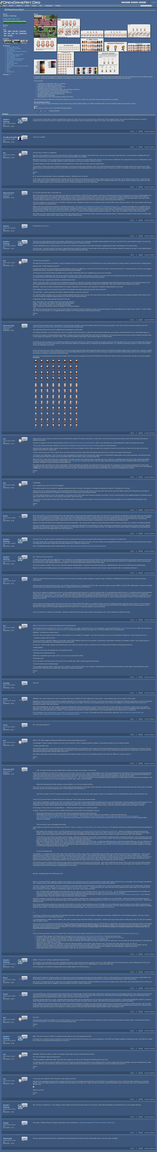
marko (6, 579)
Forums (34, 5)
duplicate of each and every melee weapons (82, 443)
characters (23, 31)
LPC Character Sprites (13, 56)
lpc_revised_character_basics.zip (45, 108)
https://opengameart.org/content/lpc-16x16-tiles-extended (107, 844)
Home (4, 5)
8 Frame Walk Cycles (13, 47)
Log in (37, 110)
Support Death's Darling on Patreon (15, 22)
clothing (10, 35)
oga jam (9, 67)
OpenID (125, 2)
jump (13, 33)
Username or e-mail (134, 2)
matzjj (5, 1123)
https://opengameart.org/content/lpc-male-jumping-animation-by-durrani (65, 712)
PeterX (6, 226)
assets (75, 628)
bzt (4, 153)
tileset (8, 70)
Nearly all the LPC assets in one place (18, 66)
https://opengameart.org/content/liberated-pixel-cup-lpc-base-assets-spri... (68, 887)
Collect (27, 5)
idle (17, 33)
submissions (43, 629)
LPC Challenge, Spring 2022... (15, 54)
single (38, 629)
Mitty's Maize (10, 64)
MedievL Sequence (12, 63)
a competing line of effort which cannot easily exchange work (92, 827)
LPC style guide (76, 460)
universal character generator (128, 628)
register (45, 110)
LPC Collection (11, 57)
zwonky (6, 683)
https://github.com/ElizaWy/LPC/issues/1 (49, 594)
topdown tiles (10, 71)
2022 (9, 31)
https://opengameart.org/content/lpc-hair (48, 817)
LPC (5, 31)
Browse (11, 5)
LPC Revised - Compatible (14, 60)
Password (141, 2)
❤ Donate (58, 5)
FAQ (41, 5)
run (9, 33)
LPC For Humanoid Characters (16, 58)
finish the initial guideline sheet (41, 1021)
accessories (63, 629)
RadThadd (7, 1139)
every (34, 629)
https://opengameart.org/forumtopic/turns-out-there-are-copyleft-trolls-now (77, 605)
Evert (5, 516)
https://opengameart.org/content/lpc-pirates (92, 816)
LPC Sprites (10, 61)
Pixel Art (15, 31)
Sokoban (52, 495)
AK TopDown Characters (14, 48)
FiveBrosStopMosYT (12, 137)
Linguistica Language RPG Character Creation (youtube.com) (97, 1122)
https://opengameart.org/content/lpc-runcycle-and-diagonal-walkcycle (86, 546)
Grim (5, 725)
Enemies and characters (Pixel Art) (17, 51)
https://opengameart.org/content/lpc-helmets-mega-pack (122, 816)
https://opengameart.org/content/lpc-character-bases (61, 211)
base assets (94, 628)
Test (8, 69)
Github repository (77, 99)
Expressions (23, 33)
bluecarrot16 (8, 193)
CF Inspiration (11, 50)
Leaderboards (48, 5)
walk (5, 33)
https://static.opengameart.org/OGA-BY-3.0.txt (128, 594)
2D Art (5, 26)
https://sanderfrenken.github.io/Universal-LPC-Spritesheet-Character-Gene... (122, 900)
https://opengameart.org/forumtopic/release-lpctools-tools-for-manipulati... (58, 816)
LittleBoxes (10, 53)
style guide (60, 628)
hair (5, 35)
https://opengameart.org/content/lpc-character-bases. (109, 937)
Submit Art (19, 5)
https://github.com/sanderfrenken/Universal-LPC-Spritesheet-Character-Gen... (97, 206)
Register (153, 2)
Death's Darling (9, 16)
